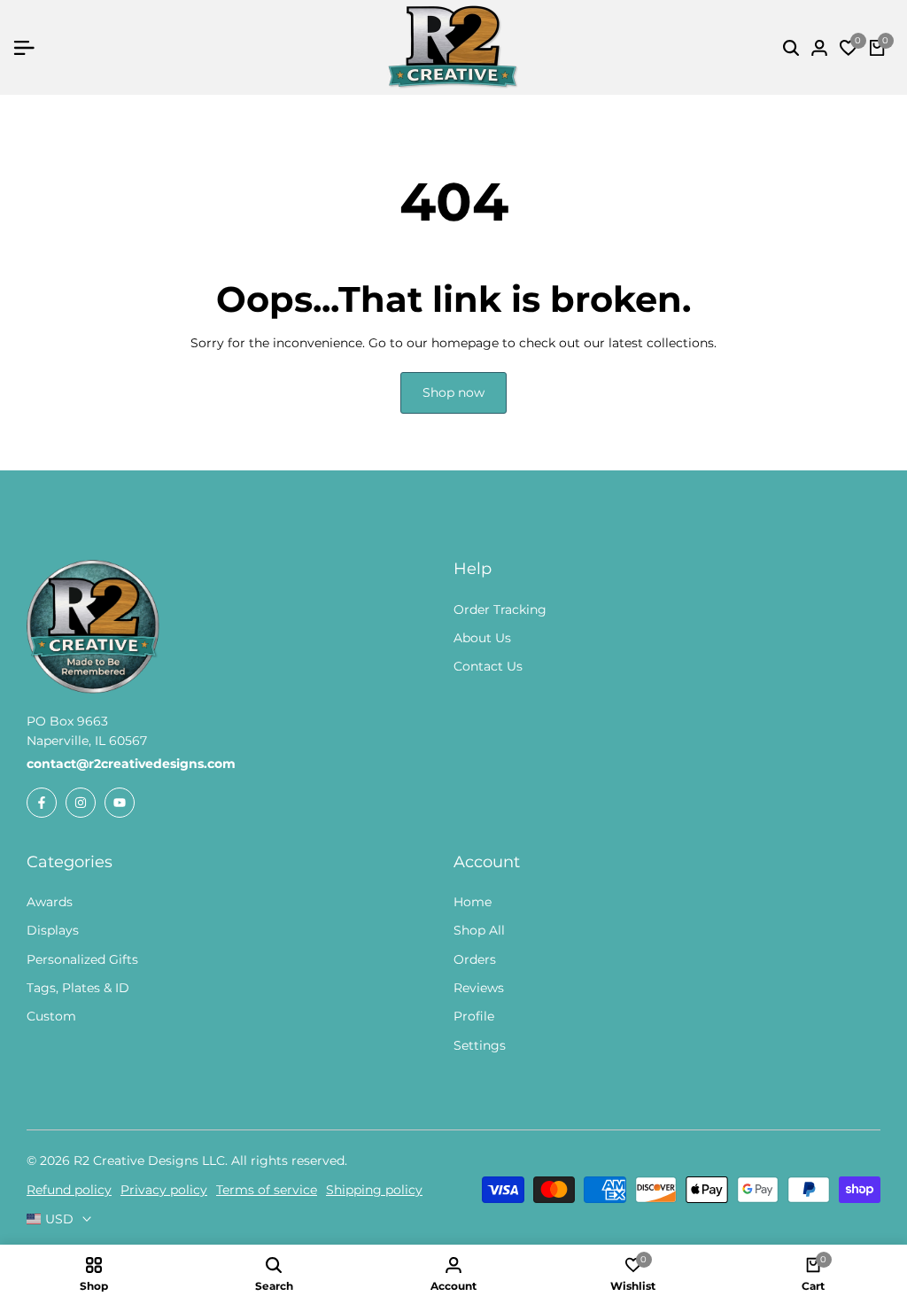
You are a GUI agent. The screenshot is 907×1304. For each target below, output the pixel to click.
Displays (53, 930)
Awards (50, 902)
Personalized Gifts (82, 959)
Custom (51, 1016)
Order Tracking (500, 609)
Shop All (479, 930)
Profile (474, 1016)
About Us (482, 638)
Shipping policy (374, 1190)
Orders (475, 959)
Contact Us (488, 666)
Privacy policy (163, 1190)
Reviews (479, 988)
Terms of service (266, 1190)
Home (473, 902)
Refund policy (69, 1190)
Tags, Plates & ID (78, 988)
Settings (480, 1045)
